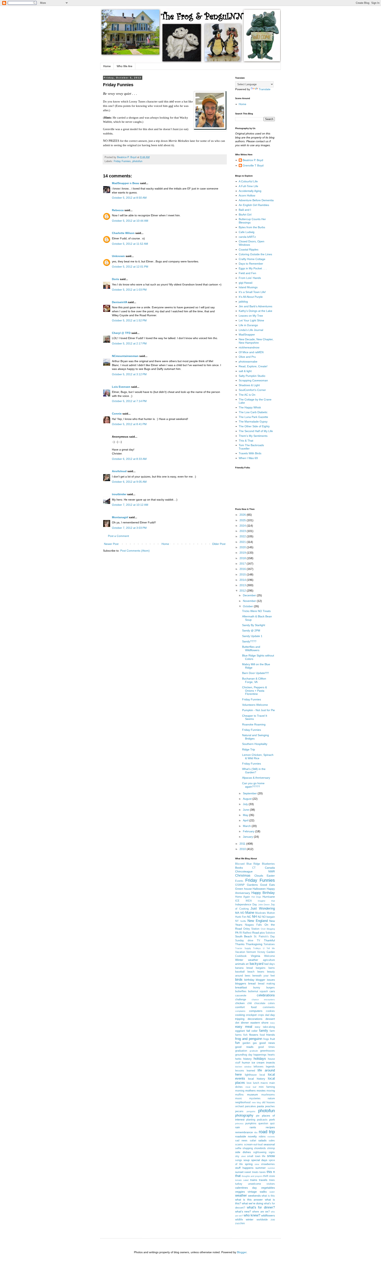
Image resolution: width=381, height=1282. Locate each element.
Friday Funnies (122, 161)
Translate (264, 89)
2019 (243, 552)
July (246, 804)
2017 (243, 563)
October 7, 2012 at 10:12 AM (130, 504)
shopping (247, 1148)
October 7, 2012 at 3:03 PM (129, 527)
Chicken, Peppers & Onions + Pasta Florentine (254, 691)
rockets (271, 1136)
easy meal (243, 1027)
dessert (270, 1018)
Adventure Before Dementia (256, 200)
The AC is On (247, 394)
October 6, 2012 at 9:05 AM (129, 481)
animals (240, 963)
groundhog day (243, 1054)
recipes (270, 1127)
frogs (266, 1039)
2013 (243, 585)
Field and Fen (247, 273)
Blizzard (239, 863)
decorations (255, 1018)
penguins (251, 1111)
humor (246, 1062)
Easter (271, 875)
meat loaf (250, 1087)
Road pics (258, 932)
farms (238, 1035)
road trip (267, 1131)
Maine (249, 913)
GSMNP (240, 885)
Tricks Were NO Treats (256, 611)
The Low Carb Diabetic (253, 412)
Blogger (241, 1252)
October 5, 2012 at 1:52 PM (129, 320)
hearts (271, 1054)
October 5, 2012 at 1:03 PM (129, 289)
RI (240, 932)
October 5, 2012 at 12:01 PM (130, 266)
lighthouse (251, 1074)
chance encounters (263, 999)
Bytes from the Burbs (252, 227)
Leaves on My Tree (251, 315)
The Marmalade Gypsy (253, 421)
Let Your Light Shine (251, 320)
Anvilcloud (119, 471)
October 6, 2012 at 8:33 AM (129, 458)
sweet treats (251, 1172)
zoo (273, 1219)
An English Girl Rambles (254, 205)
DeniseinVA (119, 302)
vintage (252, 1191)
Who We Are (124, 66)
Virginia (255, 955)
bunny (256, 987)
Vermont (251, 952)
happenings (260, 1054)
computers (255, 1010)
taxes (262, 1172)
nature (271, 1098)
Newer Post (111, 543)
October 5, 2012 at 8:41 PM (129, 424)
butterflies (240, 991)
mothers (250, 1090)
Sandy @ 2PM (251, 630)
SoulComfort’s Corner (252, 390)
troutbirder (119, 494)
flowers (253, 1034)
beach (250, 971)
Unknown (118, 256)
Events (239, 881)
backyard (256, 964)
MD (242, 913)
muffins (239, 1094)
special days (259, 1160)
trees (272, 1180)
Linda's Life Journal (251, 330)
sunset (239, 1172)
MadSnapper (247, 334)
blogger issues (265, 979)
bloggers (240, 983)
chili (249, 1003)
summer (260, 1167)
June (246, 809)
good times (266, 1047)
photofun (137, 161)
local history (256, 1078)
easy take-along (265, 1027)
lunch (256, 1083)
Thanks (239, 944)
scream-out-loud (253, 1144)
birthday (249, 979)
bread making (266, 983)
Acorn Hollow (247, 195)
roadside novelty (246, 1136)
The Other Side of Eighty (254, 426)
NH (254, 916)
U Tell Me (269, 948)
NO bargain (268, 917)
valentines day (246, 1187)
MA (237, 912)
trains (253, 1179)
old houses (268, 1102)
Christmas (242, 875)
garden (246, 1043)
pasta (260, 1106)
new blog (256, 1102)
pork (272, 1119)
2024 (243, 525)
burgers (270, 987)
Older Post (218, 543)
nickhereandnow (249, 347)
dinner (245, 1022)
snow (271, 1156)
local (262, 1074)
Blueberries (268, 863)
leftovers (259, 1066)
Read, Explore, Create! (253, 366)
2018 (243, 558)
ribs (256, 1132)
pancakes (250, 1106)
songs (238, 1160)
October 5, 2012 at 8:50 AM (129, 197)
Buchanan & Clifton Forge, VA (254, 680)
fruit (272, 1038)
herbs (238, 1059)
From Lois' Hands (250, 277)
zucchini (240, 1223)
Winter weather (246, 959)
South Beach (243, 936)
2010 (243, 849)
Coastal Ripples (248, 249)
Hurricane (269, 896)
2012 (243, 590)
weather (241, 1195)
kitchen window (243, 1066)
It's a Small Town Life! (252, 292)
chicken (240, 1003)
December (250, 595)
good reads (244, 1046)
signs (272, 1152)
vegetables (268, 1187)
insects (270, 1062)
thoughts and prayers (252, 1176)
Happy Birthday (263, 893)
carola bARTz (247, 236)
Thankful (269, 940)
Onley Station (251, 928)
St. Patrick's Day (264, 936)
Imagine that (266, 901)
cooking (240, 1014)
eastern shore (259, 1022)
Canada (270, 867)
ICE (237, 900)
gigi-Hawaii (245, 282)
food (262, 1035)
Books (239, 867)
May (246, 815)
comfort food (246, 1007)
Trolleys (257, 948)
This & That (246, 440)
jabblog (243, 301)
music (238, 1098)
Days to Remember (251, 263)
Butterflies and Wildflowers (251, 648)
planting (250, 1119)
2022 (243, 536)
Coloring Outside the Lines (255, 254)
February (249, 831)
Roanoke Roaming (254, 724)
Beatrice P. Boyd (253, 160)
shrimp (271, 1148)
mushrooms (268, 1094)
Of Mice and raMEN (251, 352)
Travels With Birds (250, 453)
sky (237, 1156)
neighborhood (242, 1102)
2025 (243, 520)
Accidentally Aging (250, 190)
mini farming (267, 1087)
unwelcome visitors (261, 1183)
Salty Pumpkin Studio (252, 375)
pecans (239, 1111)
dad (267, 1015)
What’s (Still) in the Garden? (254, 770)
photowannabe (248, 361)
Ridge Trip (248, 749)
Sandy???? (249, 641)
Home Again (242, 896)
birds (238, 979)
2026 (243, 514)
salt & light (245, 371)
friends (270, 1034)
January (248, 836)
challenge (240, 999)
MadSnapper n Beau (125, 183)
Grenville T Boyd (253, 165)
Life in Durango (248, 325)
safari (253, 1140)
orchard (239, 1106)
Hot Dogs (256, 897)
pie (257, 1115)
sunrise (271, 1168)
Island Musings (248, 287)
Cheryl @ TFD (121, 333)
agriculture (269, 960)
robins (262, 1136)
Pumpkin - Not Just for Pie (258, 710)
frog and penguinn (248, 1039)
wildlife (239, 1219)
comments (269, 1007)
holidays (260, 1059)
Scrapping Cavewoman (253, 380)
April (246, 820)
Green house (243, 888)
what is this (268, 1195)
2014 (243, 579)
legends (270, 1066)
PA (237, 932)
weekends (254, 1195)
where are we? (260, 1211)
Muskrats (260, 913)
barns (271, 968)
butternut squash (258, 991)
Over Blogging (268, 929)
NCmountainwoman (125, 356)
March (247, 826)
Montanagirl (120, 517)
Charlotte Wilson (123, 233)
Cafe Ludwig (246, 232)
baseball (240, 971)
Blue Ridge (253, 863)
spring (249, 1164)
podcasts (262, 1119)
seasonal (269, 1144)
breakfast (241, 987)
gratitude (254, 1051)
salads (262, 1140)
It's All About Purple (251, 296)
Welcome (269, 956)
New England (257, 921)
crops (261, 1015)
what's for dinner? (261, 1207)
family (263, 1031)
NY (237, 921)
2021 (243, 541)
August (247, 798)
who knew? (252, 1215)
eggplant (240, 1031)
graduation (241, 1050)
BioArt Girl (245, 214)
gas (255, 1043)
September (250, 793)
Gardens (252, 884)
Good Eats (267, 884)
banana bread (244, 968)
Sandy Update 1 (252, 636)
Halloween (259, 888)
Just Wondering (262, 908)
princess (239, 1123)
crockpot (251, 1014)
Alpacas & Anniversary (256, 777)
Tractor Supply (243, 948)
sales (272, 1140)
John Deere (264, 904)
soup (246, 1160)
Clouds (258, 875)
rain (237, 1127)
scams (239, 1144)
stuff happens (244, 1167)
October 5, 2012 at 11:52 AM (130, 243)
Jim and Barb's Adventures (255, 306)
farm (272, 1031)
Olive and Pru (247, 356)
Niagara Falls (253, 924)
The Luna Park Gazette (253, 417)
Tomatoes (269, 944)
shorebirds (260, 1148)
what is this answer (249, 1199)
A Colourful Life (248, 181)
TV (258, 940)
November (250, 600)
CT (254, 867)
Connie (117, 413)
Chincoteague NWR (255, 871)
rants (253, 1127)
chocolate (259, 1003)
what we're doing (252, 1203)
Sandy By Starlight (253, 625)
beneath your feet (263, 975)
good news (267, 1042)
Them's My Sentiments (253, 435)
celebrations (266, 995)
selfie (238, 1148)
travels (263, 1179)
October (248, 606)
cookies (270, 1011)
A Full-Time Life (248, 186)
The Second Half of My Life (256, 431)
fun (237, 1043)
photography (244, 1115)
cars (272, 991)
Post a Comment (118, 536)
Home (107, 66)
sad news (241, 1140)
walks (263, 1191)
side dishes (243, 1152)
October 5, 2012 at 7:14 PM (129, 401)
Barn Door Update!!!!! (255, 673)
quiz (272, 1123)
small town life (256, 1156)
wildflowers (268, 1215)
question (263, 1123)
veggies (240, 1191)
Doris (115, 279)
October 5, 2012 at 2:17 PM (129, 343)
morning (239, 1090)
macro (264, 1083)
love (249, 1083)
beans (260, 971)
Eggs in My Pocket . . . (253, 268)
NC (249, 916)
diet (237, 1022)
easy (272, 1023)
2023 (243, 531)
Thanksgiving (254, 944)
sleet (243, 1156)
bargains (261, 968)
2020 (243, 547)
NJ (259, 916)
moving (271, 1090)
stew (257, 1164)
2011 (243, 843)
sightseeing (259, 1152)
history (247, 1058)
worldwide (262, 1219)
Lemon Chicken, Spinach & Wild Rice (257, 756)
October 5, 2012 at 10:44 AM (130, 220)
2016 (243, 568)
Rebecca (118, 210)
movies (261, 1090)
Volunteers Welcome (255, 704)
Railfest (247, 932)
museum (252, 1094)
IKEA (249, 900)
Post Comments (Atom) (135, 550)
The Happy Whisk (250, 407)
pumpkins (250, 1123)
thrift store (269, 1176)
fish (245, 1035)
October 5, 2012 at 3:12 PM (129, 374)
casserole (240, 995)
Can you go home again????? (253, 785)
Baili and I (245, 209)
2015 (243, 574)
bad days (269, 964)
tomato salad (241, 1180)
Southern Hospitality (254, 743)
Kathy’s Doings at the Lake (255, 310)
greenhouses (267, 1050)
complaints (240, 1011)
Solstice (270, 932)
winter (249, 1219)
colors (271, 1003)
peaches (270, 1106)
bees (247, 975)
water (272, 1192)
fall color (252, 1030)
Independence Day (246, 904)
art (247, 964)
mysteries (255, 1098)
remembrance (244, 1132)
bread (252, 983)
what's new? (243, 1211)
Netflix (243, 921)
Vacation (240, 952)
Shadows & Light (249, 385)
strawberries (268, 1164)
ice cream (258, 1062)
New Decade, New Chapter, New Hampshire (256, 341)
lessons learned (245, 1070)
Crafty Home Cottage (252, 259)
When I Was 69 (248, 458)
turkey (238, 1183)
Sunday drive (244, 940)
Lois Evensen (121, 386)
